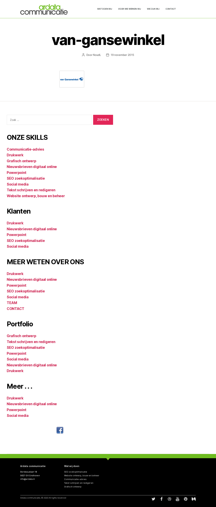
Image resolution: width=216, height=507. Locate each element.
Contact (171, 9)
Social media (18, 184)
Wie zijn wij (153, 9)
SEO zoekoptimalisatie (26, 178)
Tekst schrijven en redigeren (31, 190)
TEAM (12, 303)
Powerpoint (16, 173)
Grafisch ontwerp (21, 161)
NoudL (97, 55)
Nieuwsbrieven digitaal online (32, 167)
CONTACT (15, 309)
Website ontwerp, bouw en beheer (36, 196)
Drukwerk (15, 155)
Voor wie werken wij (129, 9)
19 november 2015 (122, 55)
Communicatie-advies (25, 149)
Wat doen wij (104, 9)
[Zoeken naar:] (48, 120)
